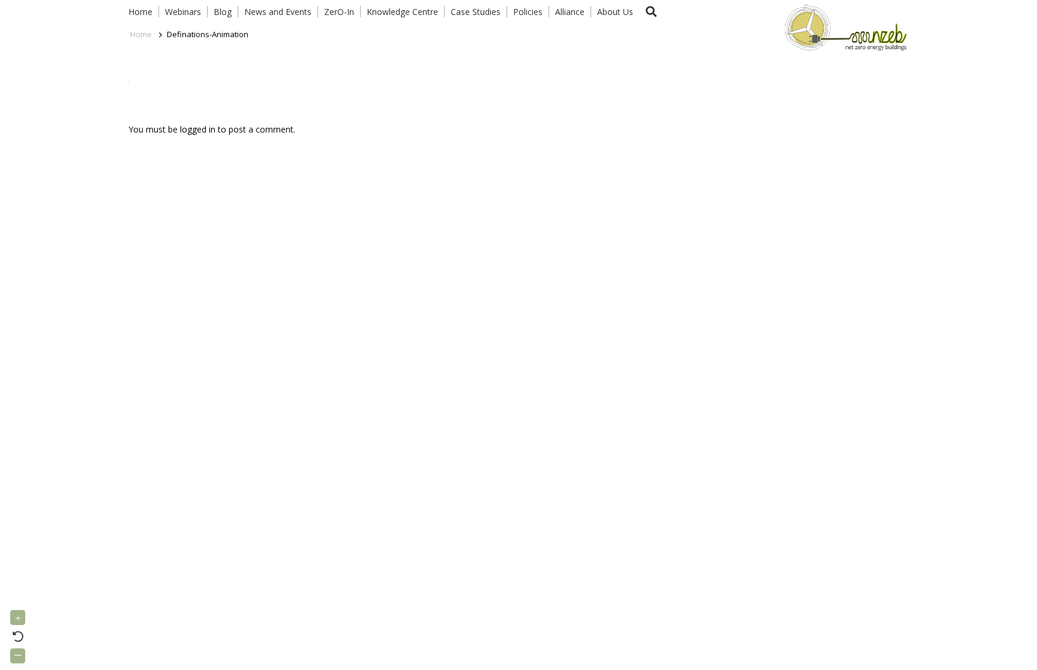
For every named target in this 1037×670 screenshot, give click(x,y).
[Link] (843, 27)
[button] (651, 11)
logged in (197, 129)
